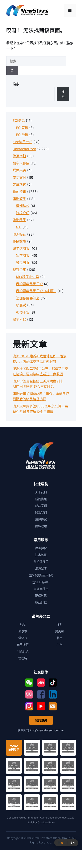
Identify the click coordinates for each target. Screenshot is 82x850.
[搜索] (12, 70)
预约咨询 (41, 720)
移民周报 (22, 262)
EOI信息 (19, 120)
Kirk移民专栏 (22, 142)
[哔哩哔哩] (29, 694)
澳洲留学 (19, 199)
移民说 (21, 305)
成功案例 (19, 177)
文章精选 (19, 184)
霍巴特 (22, 658)
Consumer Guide (16, 817)
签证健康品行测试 (41, 575)
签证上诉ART (41, 582)
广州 (59, 644)
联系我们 (41, 512)
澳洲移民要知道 (28, 298)
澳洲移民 (19, 220)
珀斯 (59, 624)
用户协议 (41, 519)
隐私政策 (41, 526)
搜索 (16, 84)
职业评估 (41, 602)
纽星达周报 (21, 248)
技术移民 (41, 555)
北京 (59, 638)
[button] (29, 682)
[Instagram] (29, 706)
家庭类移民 (41, 589)
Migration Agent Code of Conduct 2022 (51, 817)
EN (72, 842)
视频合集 (19, 269)
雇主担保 (19, 319)
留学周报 (22, 255)
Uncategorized (24, 149)
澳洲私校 (22, 206)
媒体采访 (19, 170)
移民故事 (19, 241)
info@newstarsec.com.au (47, 730)
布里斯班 (23, 644)
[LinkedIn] (52, 694)
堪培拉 (22, 638)
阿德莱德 (23, 651)
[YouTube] (41, 706)
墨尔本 (22, 631)
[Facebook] (41, 694)
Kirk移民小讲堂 (27, 277)
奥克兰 (59, 631)
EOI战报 (22, 135)
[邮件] (52, 706)
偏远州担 (19, 156)
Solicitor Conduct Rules (41, 822)
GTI (18, 227)
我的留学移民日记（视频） (36, 291)
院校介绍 (22, 213)
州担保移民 (41, 561)
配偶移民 (41, 595)
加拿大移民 (21, 163)
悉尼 (23, 624)
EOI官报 (22, 128)
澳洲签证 (19, 234)
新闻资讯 (19, 191)
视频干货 (22, 312)
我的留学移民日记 (29, 284)
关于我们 (41, 492)
